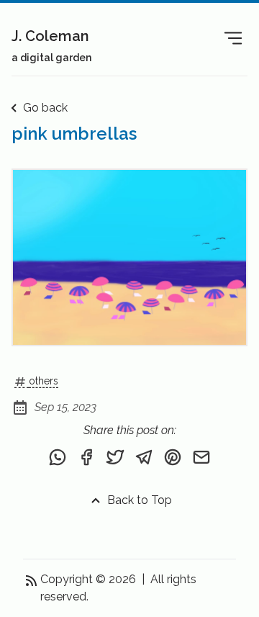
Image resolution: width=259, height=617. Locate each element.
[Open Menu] (233, 38)
